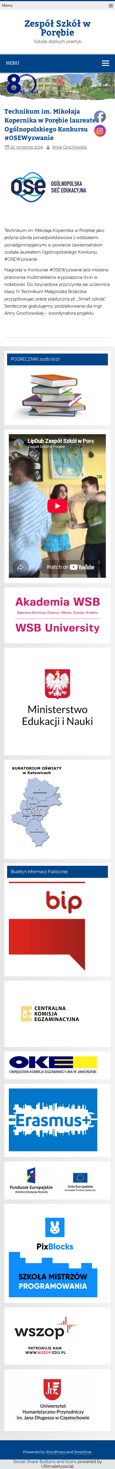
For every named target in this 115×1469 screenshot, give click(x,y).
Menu (7, 5)
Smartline (82, 1452)
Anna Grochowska (69, 147)
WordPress (55, 1452)
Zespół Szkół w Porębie (57, 27)
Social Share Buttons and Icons (44, 1461)
